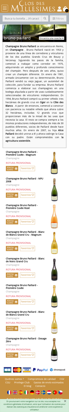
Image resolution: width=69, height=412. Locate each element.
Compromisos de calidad (42, 379)
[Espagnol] (21, 392)
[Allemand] (32, 392)
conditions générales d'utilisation (18, 404)
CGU (7, 382)
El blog (27, 386)
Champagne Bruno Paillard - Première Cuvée (22, 287)
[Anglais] (15, 392)
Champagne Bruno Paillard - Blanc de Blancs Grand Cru (25, 313)
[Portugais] (55, 392)
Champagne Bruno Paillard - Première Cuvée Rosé (22, 207)
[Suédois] (43, 392)
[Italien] (26, 392)
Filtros (60, 18)
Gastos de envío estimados (49, 382)
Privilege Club (22, 382)
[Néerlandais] (49, 392)
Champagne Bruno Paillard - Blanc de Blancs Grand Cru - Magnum (25, 233)
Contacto (40, 386)
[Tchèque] (60, 392)
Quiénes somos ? (14, 379)
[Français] (9, 392)
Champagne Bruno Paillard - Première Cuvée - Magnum (22, 153)
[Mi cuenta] (59, 8)
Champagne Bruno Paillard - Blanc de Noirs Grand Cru (25, 260)
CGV (62, 379)
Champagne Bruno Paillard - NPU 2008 (24, 180)
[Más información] (58, 163)
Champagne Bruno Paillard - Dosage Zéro (26, 340)
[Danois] (38, 392)
